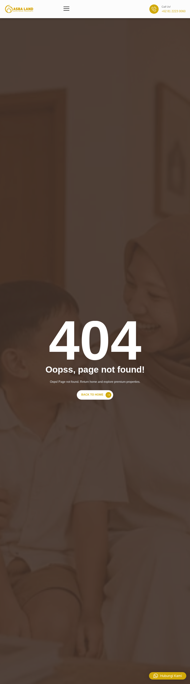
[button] (167, 676)
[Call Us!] (154, 9)
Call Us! (166, 6)
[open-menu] (66, 9)
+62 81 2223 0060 (174, 11)
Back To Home (92, 394)
